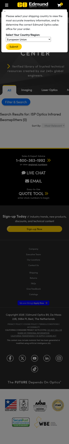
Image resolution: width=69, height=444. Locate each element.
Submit (14, 46)
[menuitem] (7, 4)
